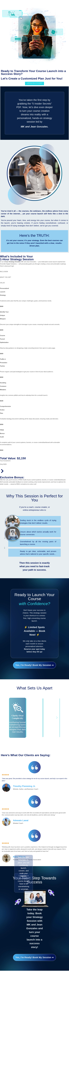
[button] (12, 718)
